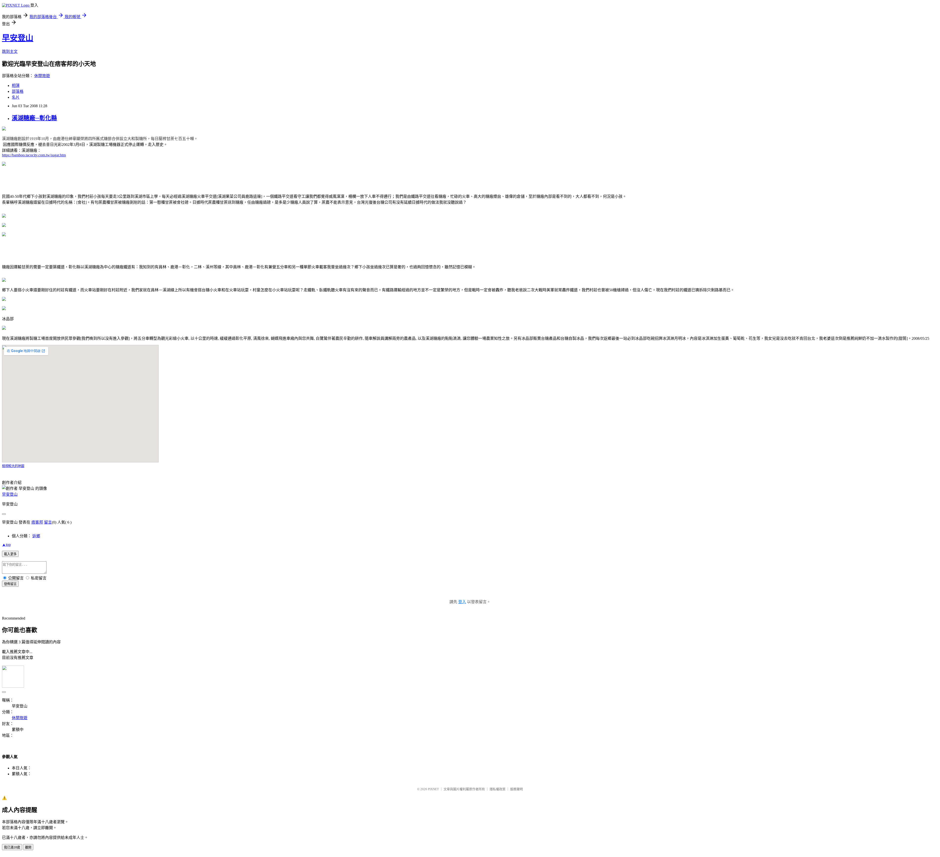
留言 (48, 522)
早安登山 (17, 38)
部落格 (18, 91)
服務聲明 (516, 789)
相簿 (16, 85)
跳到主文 (10, 51)
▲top (6, 544)
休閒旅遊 (42, 76)
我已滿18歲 (12, 847)
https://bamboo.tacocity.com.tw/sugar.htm (34, 155)
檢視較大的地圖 (13, 466)
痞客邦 (37, 522)
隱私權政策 (497, 789)
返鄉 (36, 536)
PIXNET (433, 789)
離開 (28, 847)
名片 (16, 97)
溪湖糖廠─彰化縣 (34, 118)
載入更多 (10, 554)
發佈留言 (10, 584)
